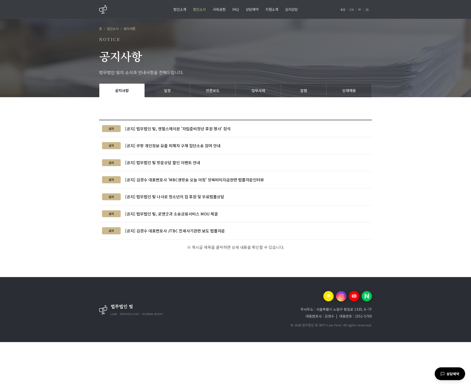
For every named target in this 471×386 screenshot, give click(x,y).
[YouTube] (354, 296)
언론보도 (213, 90)
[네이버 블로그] (367, 296)
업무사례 (258, 90)
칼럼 (303, 90)
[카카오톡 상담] (328, 296)
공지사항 (122, 90)
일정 (167, 90)
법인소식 (113, 28)
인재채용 (349, 90)
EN (352, 9)
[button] (154, 310)
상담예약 (452, 373)
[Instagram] (341, 296)
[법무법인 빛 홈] (103, 9)
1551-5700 (363, 316)
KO (343, 9)
